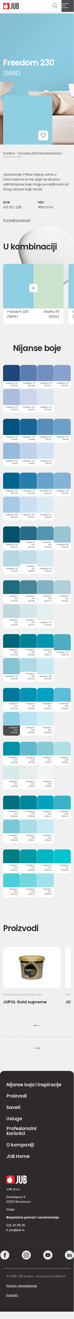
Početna (9, 153)
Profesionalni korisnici (21, 1131)
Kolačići (12, 1295)
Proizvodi (16, 1096)
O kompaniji (20, 1145)
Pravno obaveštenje (21, 1286)
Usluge (14, 1119)
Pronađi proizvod (16, 220)
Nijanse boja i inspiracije (33, 1085)
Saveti (13, 1107)
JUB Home (18, 1156)
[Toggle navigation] (67, 6)
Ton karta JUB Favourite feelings (39, 153)
